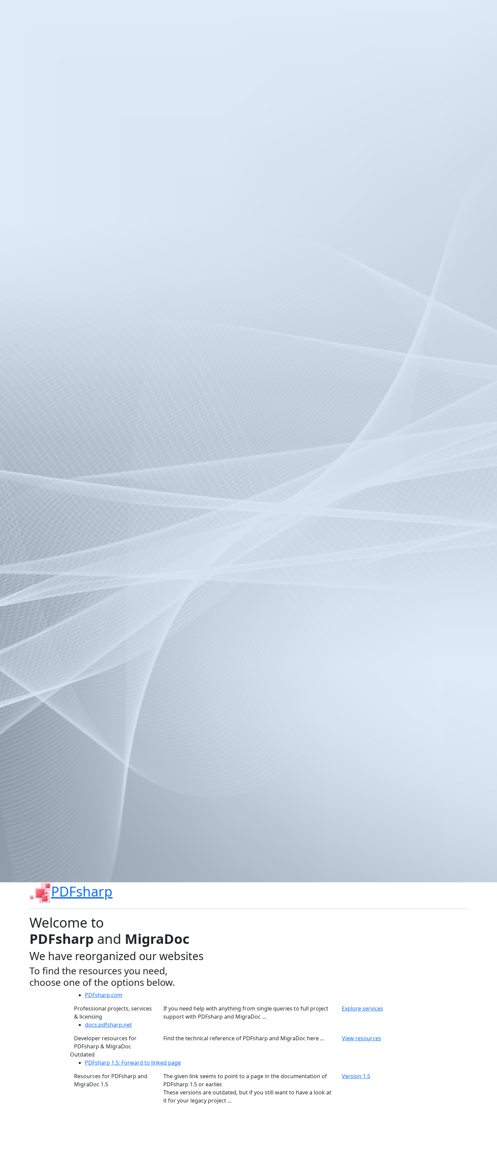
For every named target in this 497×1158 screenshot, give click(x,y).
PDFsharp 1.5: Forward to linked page (133, 1062)
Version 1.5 (356, 1076)
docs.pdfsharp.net (108, 1024)
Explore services (362, 1008)
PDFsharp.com (103, 995)
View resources (361, 1038)
